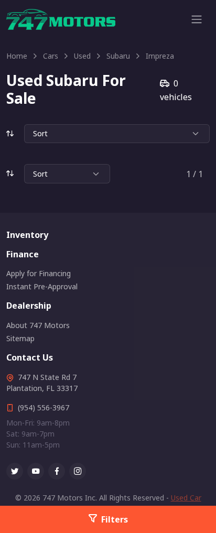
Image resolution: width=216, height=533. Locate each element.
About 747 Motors (38, 325)
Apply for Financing (38, 273)
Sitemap (20, 338)
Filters (114, 519)
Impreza (160, 56)
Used (82, 56)
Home (16, 56)
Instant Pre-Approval (42, 286)
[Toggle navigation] (196, 19)
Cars (50, 56)
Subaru (118, 56)
